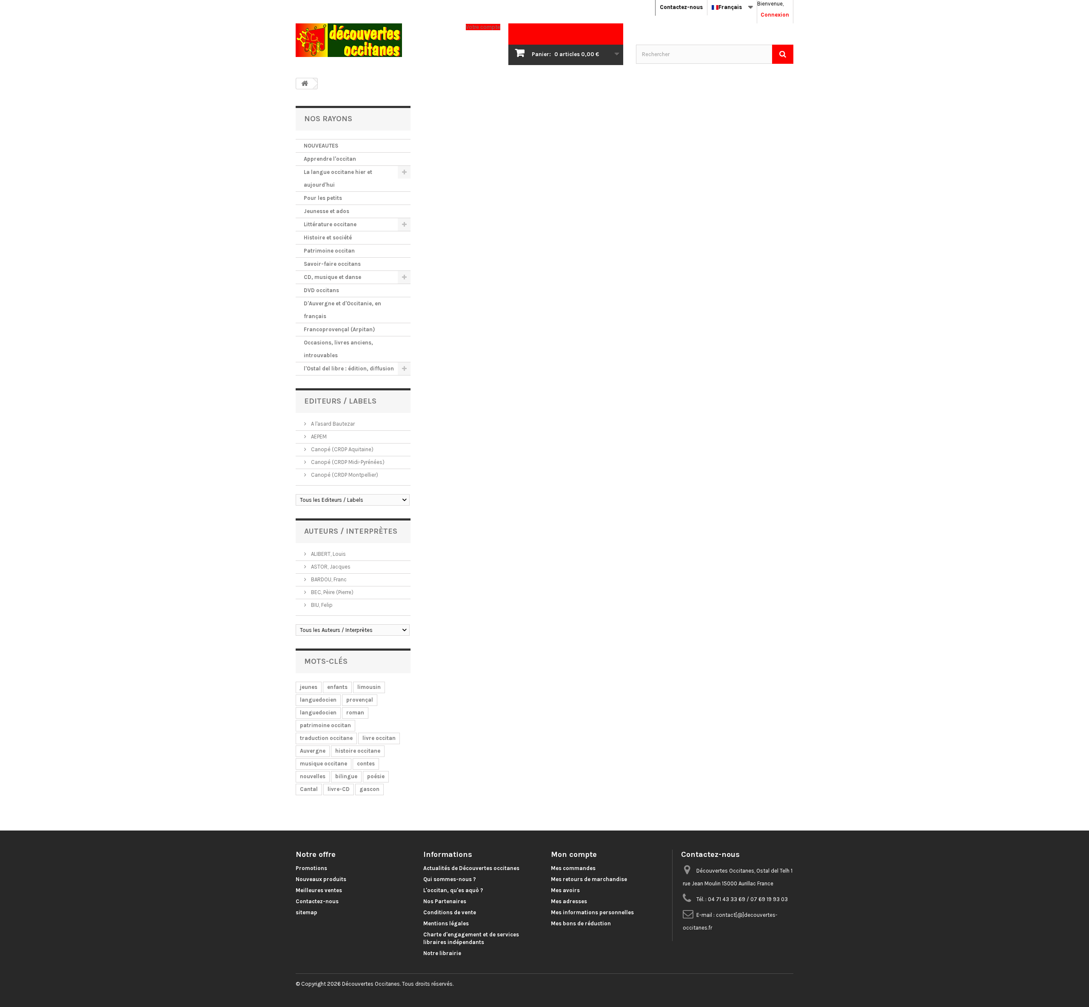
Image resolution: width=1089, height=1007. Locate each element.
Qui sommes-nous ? (449, 879)
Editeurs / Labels (340, 401)
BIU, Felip (321, 605)
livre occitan (379, 738)
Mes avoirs (565, 890)
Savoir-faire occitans (332, 264)
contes (366, 763)
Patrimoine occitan (329, 250)
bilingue (346, 776)
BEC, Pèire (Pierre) (331, 592)
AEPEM (318, 436)
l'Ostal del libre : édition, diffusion (349, 368)
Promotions (311, 868)
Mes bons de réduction (581, 923)
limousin (369, 687)
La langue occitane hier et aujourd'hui (338, 178)
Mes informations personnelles (592, 912)
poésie (376, 776)
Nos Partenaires (444, 901)
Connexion (775, 14)
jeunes (308, 687)
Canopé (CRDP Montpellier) (344, 475)
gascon (369, 789)
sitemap (306, 912)
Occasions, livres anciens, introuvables (338, 348)
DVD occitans (321, 290)
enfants (337, 687)
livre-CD (339, 789)
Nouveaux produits (321, 879)
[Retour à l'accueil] (304, 83)
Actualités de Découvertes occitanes (471, 868)
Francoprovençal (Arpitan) (339, 329)
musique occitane (323, 763)
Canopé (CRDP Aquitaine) (341, 449)
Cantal (309, 789)
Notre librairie (442, 953)
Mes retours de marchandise (589, 879)
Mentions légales (446, 923)
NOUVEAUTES (321, 145)
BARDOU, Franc (328, 579)
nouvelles (312, 776)
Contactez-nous (681, 7)
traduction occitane (326, 738)
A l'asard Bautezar (332, 424)
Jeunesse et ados (326, 211)
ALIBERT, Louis (328, 554)
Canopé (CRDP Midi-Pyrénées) (347, 462)
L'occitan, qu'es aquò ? (453, 890)
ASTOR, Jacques (330, 566)
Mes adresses (569, 901)
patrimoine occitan (325, 725)
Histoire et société (328, 237)
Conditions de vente (449, 912)
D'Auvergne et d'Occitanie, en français (342, 309)
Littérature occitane (330, 224)
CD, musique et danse (332, 277)
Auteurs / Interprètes (350, 531)
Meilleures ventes (319, 890)
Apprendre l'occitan (330, 159)
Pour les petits (323, 198)
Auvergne (312, 751)
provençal (359, 700)
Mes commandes (573, 868)
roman (355, 712)
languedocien (318, 700)
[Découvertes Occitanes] (374, 40)
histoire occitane (357, 751)
